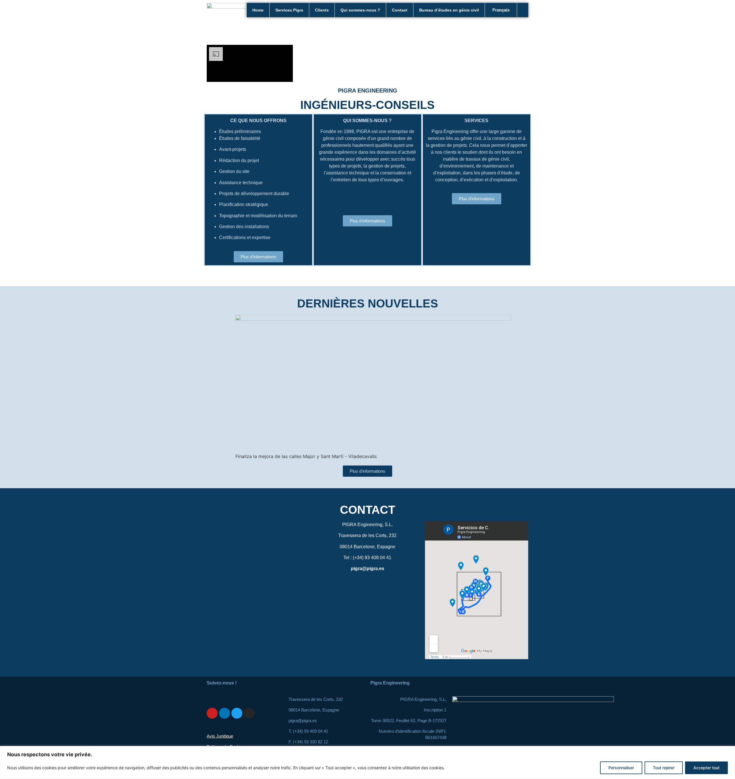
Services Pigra (289, 10)
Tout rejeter (663, 767)
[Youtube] (212, 713)
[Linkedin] (224, 713)
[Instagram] (249, 713)
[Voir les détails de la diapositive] (373, 319)
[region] (367, 762)
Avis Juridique (220, 736)
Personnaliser (621, 767)
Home (258, 10)
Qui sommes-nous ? (360, 10)
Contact (399, 10)
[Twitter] (236, 713)
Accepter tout (706, 767)
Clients (322, 10)
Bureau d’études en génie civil (449, 10)
